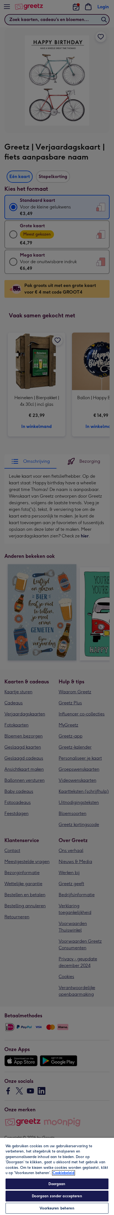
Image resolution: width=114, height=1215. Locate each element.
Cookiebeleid (63, 1173)
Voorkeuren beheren (57, 1208)
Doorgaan (56, 1184)
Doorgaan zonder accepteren (57, 1196)
